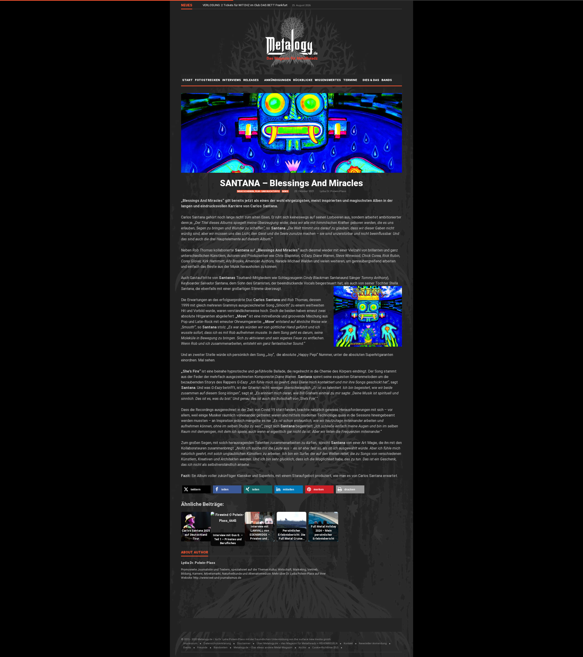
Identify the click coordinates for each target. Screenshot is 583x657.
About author (194, 552)
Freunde (202, 647)
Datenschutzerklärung (217, 643)
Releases (251, 80)
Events (187, 647)
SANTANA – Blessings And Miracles (291, 183)
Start (187, 80)
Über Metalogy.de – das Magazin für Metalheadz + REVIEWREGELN (297, 643)
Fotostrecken (207, 80)
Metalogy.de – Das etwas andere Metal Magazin (263, 647)
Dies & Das (371, 80)
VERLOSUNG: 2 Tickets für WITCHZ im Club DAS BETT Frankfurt (245, 5)
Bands (387, 80)
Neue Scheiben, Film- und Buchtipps (258, 191)
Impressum (190, 643)
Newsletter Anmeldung (373, 643)
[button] (196, 489)
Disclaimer (244, 643)
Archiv (302, 647)
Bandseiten (221, 647)
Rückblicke (302, 80)
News (285, 191)
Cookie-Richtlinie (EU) (325, 647)
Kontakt (348, 643)
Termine (350, 80)
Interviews (231, 80)
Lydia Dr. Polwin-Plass (333, 191)
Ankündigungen (277, 80)
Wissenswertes (328, 80)
